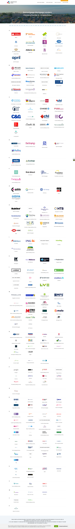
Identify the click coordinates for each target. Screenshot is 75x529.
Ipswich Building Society (30, 252)
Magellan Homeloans (16, 298)
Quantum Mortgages (16, 412)
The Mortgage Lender (30, 481)
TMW (30, 485)
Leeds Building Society (45, 273)
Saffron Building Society (16, 440)
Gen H (59, 193)
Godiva (16, 201)
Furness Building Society (16, 182)
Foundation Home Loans (59, 176)
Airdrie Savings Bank (58, 45)
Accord (30, 36)
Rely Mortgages (59, 421)
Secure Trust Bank (59, 446)
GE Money (44, 192)
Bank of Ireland (30, 70)
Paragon (16, 385)
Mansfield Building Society (44, 299)
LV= (44, 288)
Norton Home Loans (44, 356)
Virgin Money (44, 522)
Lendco (30, 281)
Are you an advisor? (64, 0)
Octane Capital (16, 374)
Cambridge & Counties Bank (16, 104)
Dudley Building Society (16, 154)
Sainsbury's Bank (30, 439)
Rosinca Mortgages (59, 428)
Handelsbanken (16, 218)
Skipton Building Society (30, 454)
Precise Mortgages (59, 393)
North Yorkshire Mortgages (30, 356)
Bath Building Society (30, 77)
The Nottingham (59, 481)
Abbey (16, 37)
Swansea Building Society (58, 462)
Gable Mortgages (16, 193)
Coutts (30, 127)
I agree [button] (56, 526)
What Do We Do (58, 2)
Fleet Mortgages (45, 176)
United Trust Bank (30, 513)
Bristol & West (58, 85)
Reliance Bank (44, 422)
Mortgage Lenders (40, 2)
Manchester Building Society (30, 298)
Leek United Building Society (59, 273)
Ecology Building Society (30, 164)
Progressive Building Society (30, 401)
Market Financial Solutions (59, 298)
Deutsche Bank (44, 147)
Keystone (44, 263)
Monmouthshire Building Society (16, 321)
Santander (59, 439)
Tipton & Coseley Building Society (16, 488)
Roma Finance (30, 429)
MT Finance (30, 330)
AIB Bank (44, 45)
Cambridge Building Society (30, 103)
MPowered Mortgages (16, 330)
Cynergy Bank (16, 136)
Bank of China (16, 71)
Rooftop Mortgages (44, 429)
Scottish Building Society (30, 446)
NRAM (30, 364)
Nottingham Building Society (16, 364)
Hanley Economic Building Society (30, 219)
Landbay (16, 273)
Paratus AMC (30, 384)
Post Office (45, 392)
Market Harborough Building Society (16, 305)
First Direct (30, 174)
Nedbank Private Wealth (16, 349)
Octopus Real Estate (30, 373)
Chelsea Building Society (59, 111)
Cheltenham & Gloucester (16, 120)
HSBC (16, 233)
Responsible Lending (16, 429)
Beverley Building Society (44, 77)
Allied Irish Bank (44, 53)
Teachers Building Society (30, 473)
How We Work (65, 2)
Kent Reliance (30, 262)
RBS (16, 422)
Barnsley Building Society (16, 78)
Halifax (30, 208)
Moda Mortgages (45, 315)
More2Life (30, 321)
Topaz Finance (59, 489)
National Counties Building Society (16, 340)
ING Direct (30, 243)
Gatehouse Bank (30, 192)
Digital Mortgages (59, 146)
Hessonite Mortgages (16, 225)
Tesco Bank (45, 472)
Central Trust (30, 111)
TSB (16, 497)
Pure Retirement (45, 401)
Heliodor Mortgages (59, 219)
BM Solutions (45, 82)
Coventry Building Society (44, 127)
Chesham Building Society (30, 119)
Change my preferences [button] (63, 526)
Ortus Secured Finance (45, 374)
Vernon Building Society (16, 522)
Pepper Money (59, 381)
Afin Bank (16, 45)
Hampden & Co (44, 212)
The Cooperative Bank (59, 472)
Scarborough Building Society (16, 446)
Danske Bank (16, 146)
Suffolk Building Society (45, 463)
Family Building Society (16, 176)
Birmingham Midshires (16, 82)
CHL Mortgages (44, 120)
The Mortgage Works (44, 478)
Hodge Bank (45, 226)
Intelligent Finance (44, 240)
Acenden (44, 38)
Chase (45, 111)
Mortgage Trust (59, 322)
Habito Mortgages (16, 211)
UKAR (45, 507)
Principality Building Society (16, 400)
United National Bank (16, 513)
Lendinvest (45, 280)
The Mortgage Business (16, 481)
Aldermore (30, 52)
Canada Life (44, 104)
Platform (30, 392)
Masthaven (45, 307)
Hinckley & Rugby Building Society (30, 227)
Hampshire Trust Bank (59, 211)
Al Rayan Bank (16, 53)
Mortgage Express (45, 322)
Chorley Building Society (59, 120)
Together (44, 488)
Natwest (44, 340)
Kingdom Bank (58, 262)
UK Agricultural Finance (30, 506)
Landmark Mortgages (30, 272)
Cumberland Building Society (59, 127)
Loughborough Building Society (30, 288)
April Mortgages (16, 61)
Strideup (30, 463)
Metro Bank (30, 314)
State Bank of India (16, 462)
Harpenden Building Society (44, 219)
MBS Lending (59, 307)
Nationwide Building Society (30, 341)
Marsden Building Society (30, 306)
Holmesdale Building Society (59, 226)
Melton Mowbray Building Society (16, 314)
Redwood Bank (30, 421)
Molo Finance (59, 314)
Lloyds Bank (16, 285)
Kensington (16, 263)
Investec (16, 251)
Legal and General (16, 277)
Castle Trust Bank (16, 112)
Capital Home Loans (58, 104)
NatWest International (59, 341)
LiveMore (59, 280)
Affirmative (59, 38)
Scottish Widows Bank (44, 443)
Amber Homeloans (59, 52)
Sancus (44, 440)
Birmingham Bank (59, 78)
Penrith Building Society (45, 385)
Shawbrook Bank (16, 454)
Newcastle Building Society (59, 349)
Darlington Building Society (30, 146)
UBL (16, 506)
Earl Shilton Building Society (16, 165)
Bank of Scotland (45, 68)
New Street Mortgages (30, 349)
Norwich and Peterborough (59, 355)
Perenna (16, 393)
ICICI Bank (16, 243)
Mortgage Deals (49, 2)
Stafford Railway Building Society (44, 455)
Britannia (16, 92)
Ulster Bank (59, 506)
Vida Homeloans (30, 522)
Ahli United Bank (30, 45)
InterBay (59, 244)
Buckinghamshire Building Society (30, 92)
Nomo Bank (16, 357)
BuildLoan (44, 93)
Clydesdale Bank (16, 128)
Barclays (58, 70)
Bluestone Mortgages (30, 85)
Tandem (16, 474)
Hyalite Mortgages (30, 233)
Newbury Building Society (44, 348)
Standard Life (59, 455)
